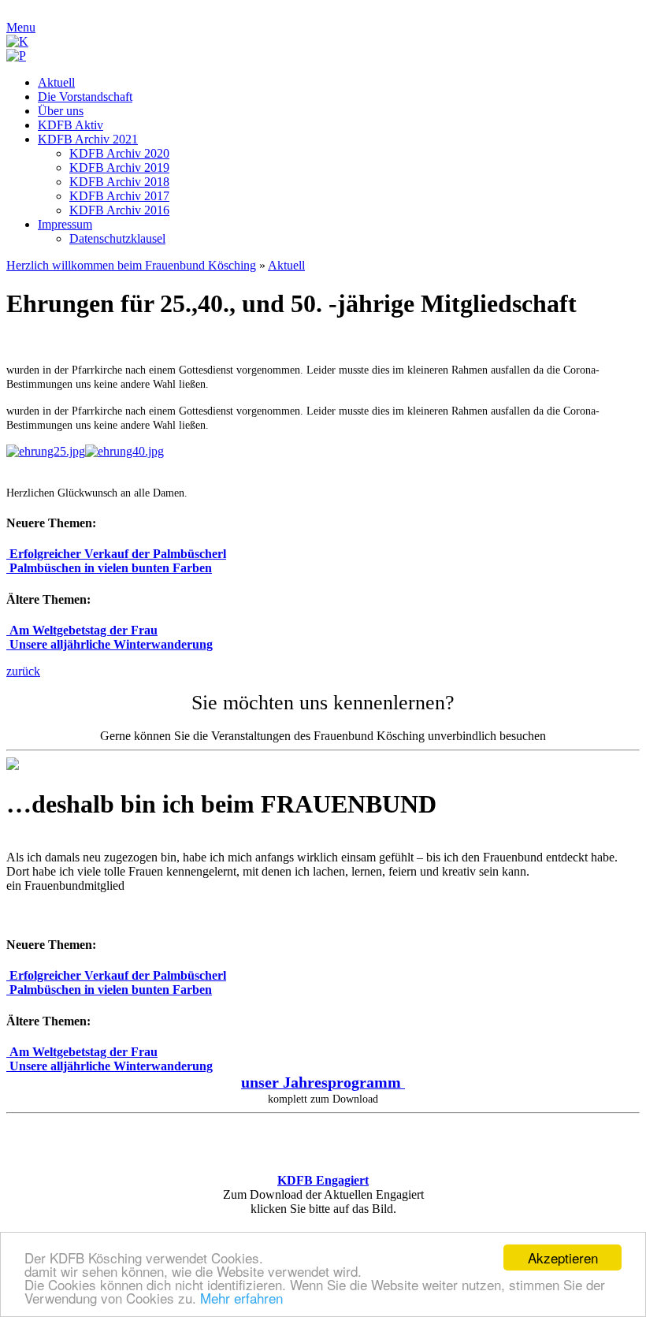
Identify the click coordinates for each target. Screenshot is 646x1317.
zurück (23, 671)
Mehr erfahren (241, 1298)
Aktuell (286, 265)
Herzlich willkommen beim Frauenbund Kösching (131, 265)
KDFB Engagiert (323, 1180)
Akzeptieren (563, 1257)
